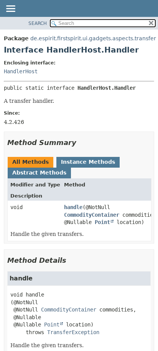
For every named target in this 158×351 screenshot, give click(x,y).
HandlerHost (21, 71)
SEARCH (37, 23)
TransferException (73, 332)
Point (102, 222)
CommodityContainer (91, 215)
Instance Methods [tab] (88, 162)
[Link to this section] (82, 142)
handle (73, 207)
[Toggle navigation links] (10, 9)
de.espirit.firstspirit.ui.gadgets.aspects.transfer (93, 38)
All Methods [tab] (30, 162)
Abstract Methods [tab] (39, 173)
